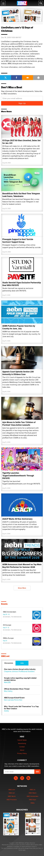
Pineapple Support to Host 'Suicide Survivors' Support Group (17, 241)
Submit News (22, 740)
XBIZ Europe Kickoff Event (14, 698)
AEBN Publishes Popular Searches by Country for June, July (18, 327)
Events (4, 604)
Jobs (22, 663)
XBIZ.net (5, 656)
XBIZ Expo (32, 799)
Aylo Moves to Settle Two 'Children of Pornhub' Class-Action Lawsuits (19, 424)
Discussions (8, 663)
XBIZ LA (32, 789)
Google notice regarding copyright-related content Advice (20, 679)
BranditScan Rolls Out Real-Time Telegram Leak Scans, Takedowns (21, 195)
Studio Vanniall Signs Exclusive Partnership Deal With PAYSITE (21, 284)
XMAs (32, 803)
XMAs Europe (8, 638)
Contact (22, 747)
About (22, 750)
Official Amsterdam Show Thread (16, 689)
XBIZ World (11, 796)
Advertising (22, 743)
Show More (22, 588)
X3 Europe (7, 625)
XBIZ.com (11, 789)
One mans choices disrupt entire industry (20, 669)
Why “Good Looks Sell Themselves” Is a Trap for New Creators (21, 708)
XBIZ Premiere (12, 799)
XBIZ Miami (32, 793)
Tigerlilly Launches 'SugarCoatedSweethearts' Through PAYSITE (18, 475)
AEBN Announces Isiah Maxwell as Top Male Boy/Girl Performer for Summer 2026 (22, 566)
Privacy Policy (22, 753)
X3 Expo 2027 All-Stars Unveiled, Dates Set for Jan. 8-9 (21, 142)
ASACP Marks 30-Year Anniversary (17, 519)
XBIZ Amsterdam (9, 612)
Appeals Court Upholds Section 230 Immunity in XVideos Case (18, 373)
